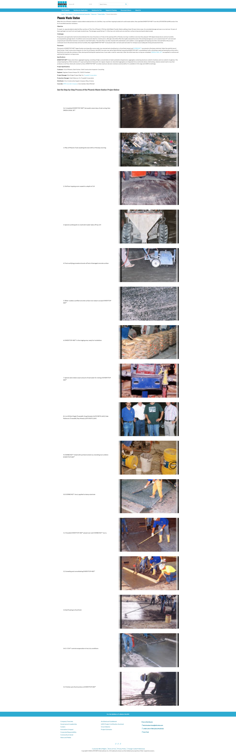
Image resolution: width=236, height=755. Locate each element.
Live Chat (146, 732)
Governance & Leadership (68, 724)
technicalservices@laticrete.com (153, 725)
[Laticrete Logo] (62, 4)
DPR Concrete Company (70, 84)
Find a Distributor (147, 722)
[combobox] (113, 4)
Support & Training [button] (111, 10)
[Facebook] (115, 744)
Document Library (126, 10)
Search (126, 4)
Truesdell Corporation (90, 75)
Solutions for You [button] (97, 10)
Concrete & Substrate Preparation (82, 14)
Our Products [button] (65, 10)
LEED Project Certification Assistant (112, 724)
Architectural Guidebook (109, 721)
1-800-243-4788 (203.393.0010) (153, 728)
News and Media (65, 737)
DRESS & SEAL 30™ (156, 52)
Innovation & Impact (66, 729)
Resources (93, 14)
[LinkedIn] (120, 744)
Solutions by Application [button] (81, 10)
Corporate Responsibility (68, 732)
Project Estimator (106, 729)
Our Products (69, 14)
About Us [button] (138, 10)
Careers (62, 727)
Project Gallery (101, 14)
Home (62, 14)
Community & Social (66, 735)
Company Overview (66, 721)
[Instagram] (117, 744)
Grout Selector (105, 727)
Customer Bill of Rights (99, 749)
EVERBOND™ (137, 48)
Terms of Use (112, 749)
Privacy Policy (121, 749)
